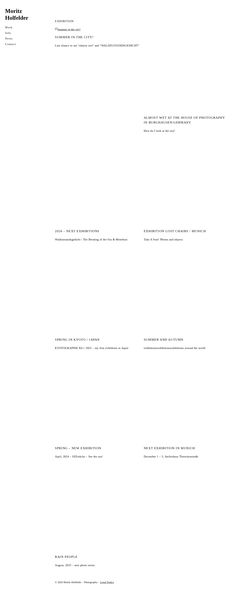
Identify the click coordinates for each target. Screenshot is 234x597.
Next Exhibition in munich (169, 448)
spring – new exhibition (78, 448)
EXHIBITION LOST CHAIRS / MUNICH (175, 231)
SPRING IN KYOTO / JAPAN (77, 339)
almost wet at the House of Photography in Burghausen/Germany (184, 120)
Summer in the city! (74, 37)
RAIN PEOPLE (66, 556)
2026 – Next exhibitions (77, 231)
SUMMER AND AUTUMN (163, 339)
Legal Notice (107, 582)
